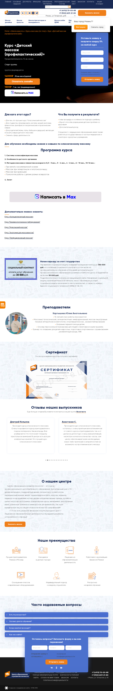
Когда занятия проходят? (19, 628)
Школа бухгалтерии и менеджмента (37, 21)
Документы (27, 2)
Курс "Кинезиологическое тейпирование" (22, 222)
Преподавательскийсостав (62, 3)
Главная (8, 2)
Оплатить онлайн (22, 81)
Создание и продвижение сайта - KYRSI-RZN (23, 688)
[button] (46, 460)
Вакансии (81, 2)
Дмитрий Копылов (19, 421)
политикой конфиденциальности (90, 74)
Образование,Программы (47, 3)
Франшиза (37, 2)
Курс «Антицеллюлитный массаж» (19, 217)
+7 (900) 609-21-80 (67, 13)
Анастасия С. (69, 421)
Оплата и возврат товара (50, 678)
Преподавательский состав (66, 672)
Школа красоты (20, 21)
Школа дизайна (8, 21)
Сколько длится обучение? (20, 621)
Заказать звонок (92, 13)
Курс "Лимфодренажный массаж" (19, 238)
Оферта (36, 678)
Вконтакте (81, 412)
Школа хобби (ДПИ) (59, 21)
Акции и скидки (99, 3)
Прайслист (73, 3)
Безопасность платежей (69, 675)
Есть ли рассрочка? (17, 615)
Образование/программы (44, 672)
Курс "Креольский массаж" (16, 227)
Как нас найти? (15, 635)
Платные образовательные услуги (45, 675)
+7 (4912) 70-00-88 (67, 10)
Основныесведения (17, 3)
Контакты (90, 2)
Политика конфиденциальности (55, 680)
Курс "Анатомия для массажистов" (19, 233)
